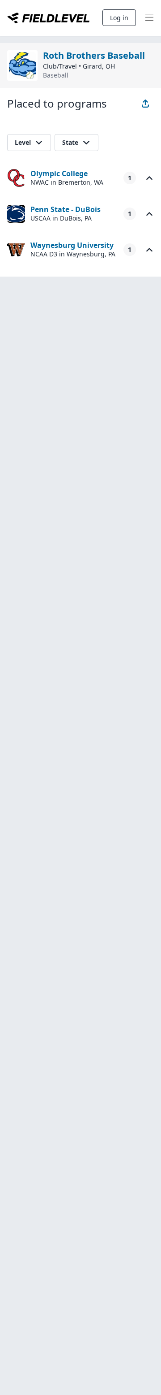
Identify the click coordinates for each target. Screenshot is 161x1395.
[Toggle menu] (149, 18)
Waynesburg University (72, 245)
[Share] (145, 103)
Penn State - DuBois (65, 209)
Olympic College (59, 173)
